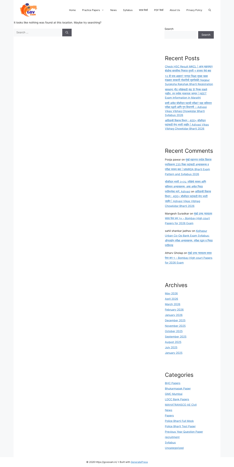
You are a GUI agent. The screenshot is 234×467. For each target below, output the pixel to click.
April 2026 (171, 298)
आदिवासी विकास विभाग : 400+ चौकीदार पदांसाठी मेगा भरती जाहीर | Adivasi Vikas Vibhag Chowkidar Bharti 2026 (187, 124)
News (113, 10)
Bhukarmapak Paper (178, 388)
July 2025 (171, 347)
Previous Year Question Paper (184, 431)
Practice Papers (91, 10)
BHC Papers (172, 383)
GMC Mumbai (173, 394)
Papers (169, 415)
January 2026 (174, 315)
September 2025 (175, 336)
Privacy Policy (194, 10)
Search (169, 28)
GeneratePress (139, 462)
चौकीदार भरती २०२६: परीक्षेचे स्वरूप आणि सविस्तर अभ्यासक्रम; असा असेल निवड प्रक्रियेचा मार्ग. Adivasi (185, 186)
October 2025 (174, 331)
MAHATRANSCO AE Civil (181, 404)
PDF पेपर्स (158, 10)
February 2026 (174, 309)
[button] (209, 10)
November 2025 (175, 325)
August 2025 (173, 342)
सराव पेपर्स (143, 10)
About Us (175, 10)
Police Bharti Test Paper (180, 426)
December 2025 (175, 320)
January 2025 (173, 352)
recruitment (172, 437)
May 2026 (171, 293)
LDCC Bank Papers (177, 399)
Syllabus (128, 10)
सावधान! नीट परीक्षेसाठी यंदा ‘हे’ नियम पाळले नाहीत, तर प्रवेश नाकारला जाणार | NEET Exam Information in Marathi (186, 93)
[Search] (67, 32)
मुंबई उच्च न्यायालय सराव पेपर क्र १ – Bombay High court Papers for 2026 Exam (188, 257)
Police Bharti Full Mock (179, 421)
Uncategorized (174, 448)
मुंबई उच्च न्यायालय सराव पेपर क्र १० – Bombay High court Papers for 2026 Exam (188, 218)
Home (72, 10)
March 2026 (172, 304)
